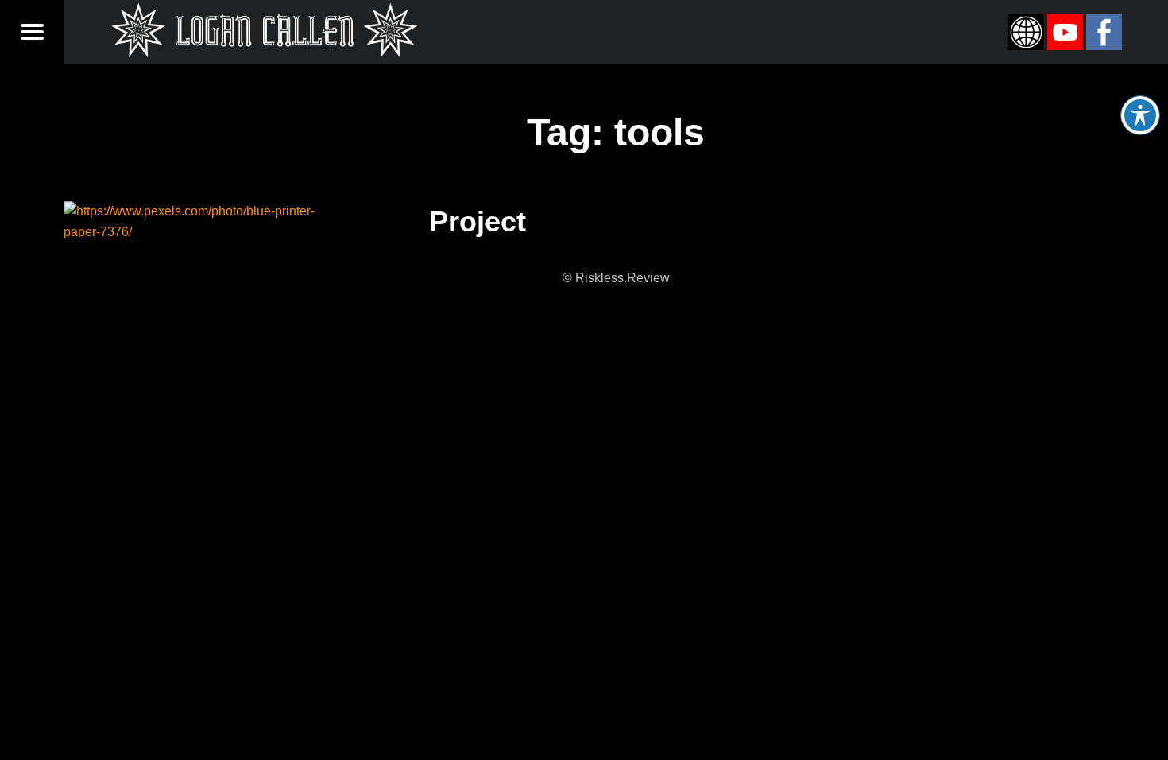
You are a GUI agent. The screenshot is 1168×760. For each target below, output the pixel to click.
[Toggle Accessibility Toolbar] (1140, 115)
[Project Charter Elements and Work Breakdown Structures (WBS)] (202, 211)
